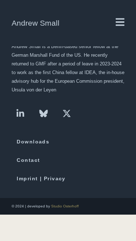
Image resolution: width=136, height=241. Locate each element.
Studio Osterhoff (65, 206)
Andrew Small (35, 23)
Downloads (33, 142)
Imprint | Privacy (41, 178)
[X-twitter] (66, 113)
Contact (28, 160)
